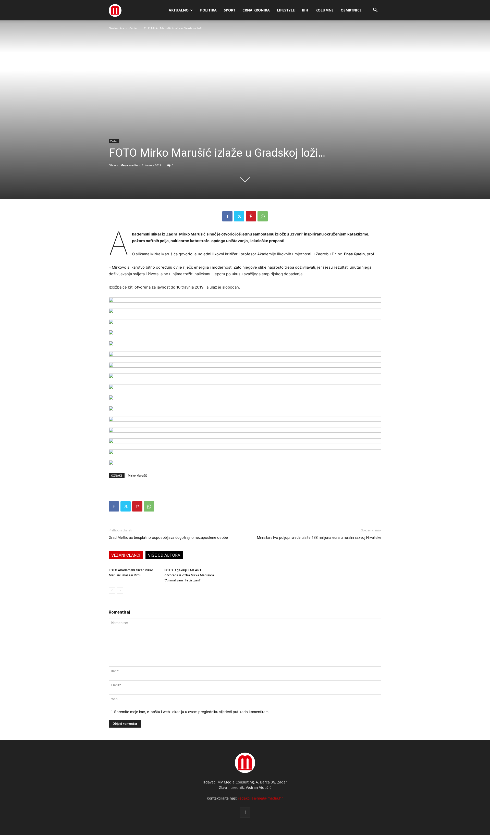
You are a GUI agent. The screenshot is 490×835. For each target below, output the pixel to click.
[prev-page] (112, 590)
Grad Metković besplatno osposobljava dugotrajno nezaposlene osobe (168, 537)
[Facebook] (227, 216)
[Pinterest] (251, 216)
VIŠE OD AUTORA (164, 555)
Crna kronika (256, 10)
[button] (375, 10)
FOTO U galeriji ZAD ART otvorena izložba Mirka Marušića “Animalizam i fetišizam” (189, 575)
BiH (305, 10)
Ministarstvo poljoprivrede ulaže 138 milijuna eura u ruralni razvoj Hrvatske (319, 537)
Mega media (129, 165)
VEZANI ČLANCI (125, 555)
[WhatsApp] (263, 216)
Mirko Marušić (137, 475)
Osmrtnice (351, 10)
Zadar (133, 28)
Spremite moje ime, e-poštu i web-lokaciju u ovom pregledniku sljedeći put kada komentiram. (192, 711)
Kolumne (324, 10)
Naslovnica (116, 28)
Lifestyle (286, 10)
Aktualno (179, 10)
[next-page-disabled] (120, 590)
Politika (208, 10)
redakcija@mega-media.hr (260, 798)
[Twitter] (239, 216)
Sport (229, 10)
